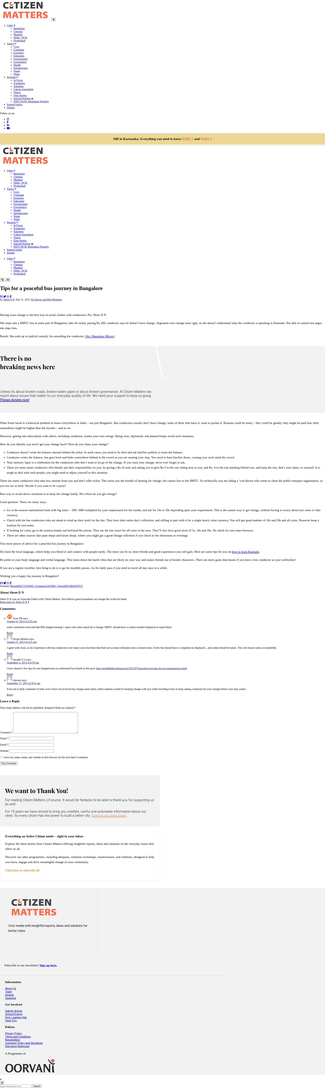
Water (17, 74)
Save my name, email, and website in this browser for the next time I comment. (46, 757)
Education (19, 55)
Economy (19, 52)
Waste (17, 71)
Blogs (13, 586)
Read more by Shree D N (14, 602)
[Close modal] (2, 1082)
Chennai (18, 31)
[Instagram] (8, 119)
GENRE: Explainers (35, 586)
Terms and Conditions (18, 1036)
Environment (20, 58)
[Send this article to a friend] (1, 296)
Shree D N (9, 299)
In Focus (18, 80)
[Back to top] (1, 1079)
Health (17, 65)
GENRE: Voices (55, 586)
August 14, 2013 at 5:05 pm (22, 621)
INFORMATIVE (73, 586)
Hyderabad (19, 40)
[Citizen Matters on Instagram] (12, 942)
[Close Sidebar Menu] (53, 19)
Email (4, 744)
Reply (10, 632)
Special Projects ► (24, 98)
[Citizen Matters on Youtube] (43, 942)
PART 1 (187, 139)
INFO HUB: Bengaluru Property (31, 101)
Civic (16, 46)
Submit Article (14, 104)
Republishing (12, 1040)
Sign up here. (48, 965)
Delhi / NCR (20, 37)
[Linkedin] (8, 125)
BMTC (20, 586)
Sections (11, 77)
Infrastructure (21, 68)
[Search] (2, 280)
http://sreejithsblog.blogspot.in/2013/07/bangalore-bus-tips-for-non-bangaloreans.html (141, 668)
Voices (17, 92)
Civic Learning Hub (16, 1017)
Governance (20, 62)
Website (4, 750)
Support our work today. (109, 816)
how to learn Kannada (245, 551)
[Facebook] (7, 122)
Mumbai (18, 34)
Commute (19, 49)
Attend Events (14, 1014)
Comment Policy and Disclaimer (24, 1043)
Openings (10, 998)
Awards (9, 995)
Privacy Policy (13, 1033)
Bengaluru (19, 28)
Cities (10, 25)
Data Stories (20, 95)
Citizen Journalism (23, 89)
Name (4, 738)
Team (8, 991)
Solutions (19, 86)
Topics (11, 43)
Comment (6, 732)
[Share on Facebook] (11, 296)
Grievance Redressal (17, 1046)
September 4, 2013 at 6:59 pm (23, 662)
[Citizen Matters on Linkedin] (33, 942)
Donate (11, 107)
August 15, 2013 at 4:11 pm (22, 642)
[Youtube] (8, 128)
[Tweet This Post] (5, 296)
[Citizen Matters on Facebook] (23, 942)
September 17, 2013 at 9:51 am (23, 683)
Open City (11, 1020)
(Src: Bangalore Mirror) (99, 336)
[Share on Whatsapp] (8, 296)
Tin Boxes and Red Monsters (46, 299)
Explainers (19, 83)
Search (36, 1086)
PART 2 (206, 139)
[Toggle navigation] (8, 280)
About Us (10, 988)
